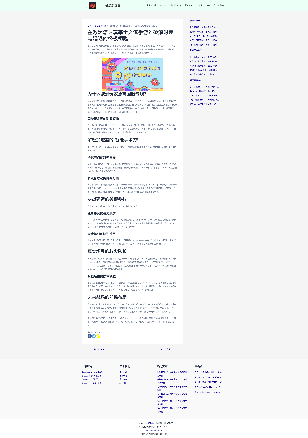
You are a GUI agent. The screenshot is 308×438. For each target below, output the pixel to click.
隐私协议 (123, 376)
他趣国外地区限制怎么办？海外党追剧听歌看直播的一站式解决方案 (204, 32)
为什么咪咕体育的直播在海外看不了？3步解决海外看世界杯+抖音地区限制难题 (204, 96)
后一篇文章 (166, 350)
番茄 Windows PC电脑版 (92, 372)
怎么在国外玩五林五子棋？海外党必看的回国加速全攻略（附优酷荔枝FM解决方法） (204, 45)
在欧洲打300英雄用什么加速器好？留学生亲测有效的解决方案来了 (204, 70)
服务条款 (123, 372)
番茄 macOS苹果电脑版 (91, 376)
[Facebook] (90, 336)
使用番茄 (175, 5)
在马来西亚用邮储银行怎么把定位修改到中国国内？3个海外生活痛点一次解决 (204, 40)
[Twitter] (94, 336)
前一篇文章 (98, 350)
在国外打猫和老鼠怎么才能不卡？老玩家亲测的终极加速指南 (204, 74)
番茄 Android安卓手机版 (92, 383)
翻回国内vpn (219, 5)
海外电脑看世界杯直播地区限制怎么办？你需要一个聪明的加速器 (204, 100)
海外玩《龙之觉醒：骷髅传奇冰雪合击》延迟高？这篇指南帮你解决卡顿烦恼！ (204, 61)
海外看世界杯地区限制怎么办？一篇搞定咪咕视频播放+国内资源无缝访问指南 (204, 104)
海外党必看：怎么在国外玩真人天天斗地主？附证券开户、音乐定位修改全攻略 (204, 27)
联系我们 (123, 383)
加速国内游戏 (204, 5)
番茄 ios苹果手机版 (90, 379)
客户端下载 (151, 5)
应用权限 (123, 379)
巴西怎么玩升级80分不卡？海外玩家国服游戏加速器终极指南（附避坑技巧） (204, 57)
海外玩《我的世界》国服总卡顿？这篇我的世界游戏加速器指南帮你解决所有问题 (204, 66)
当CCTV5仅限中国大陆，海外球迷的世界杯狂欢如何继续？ (204, 91)
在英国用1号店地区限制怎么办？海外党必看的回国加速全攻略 (204, 36)
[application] (180, 5)
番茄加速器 (112, 5)
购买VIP (163, 5)
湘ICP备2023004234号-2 (154, 430)
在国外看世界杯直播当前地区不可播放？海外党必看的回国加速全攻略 (204, 87)
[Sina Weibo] (98, 336)
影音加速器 (189, 5)
